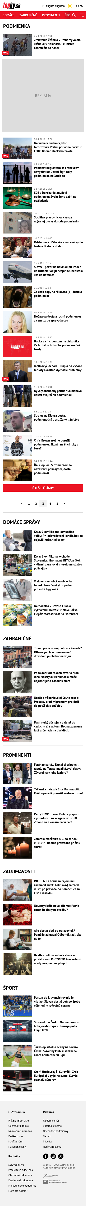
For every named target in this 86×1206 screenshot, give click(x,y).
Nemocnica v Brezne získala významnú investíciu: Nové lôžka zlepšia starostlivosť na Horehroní (56, 610)
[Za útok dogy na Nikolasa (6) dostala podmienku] (17, 297)
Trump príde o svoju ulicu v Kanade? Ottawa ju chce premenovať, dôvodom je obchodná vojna (58, 652)
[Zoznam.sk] (50, 1176)
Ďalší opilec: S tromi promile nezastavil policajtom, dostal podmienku (53, 469)
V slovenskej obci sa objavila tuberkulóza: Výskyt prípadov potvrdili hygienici (53, 585)
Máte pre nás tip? (18, 1191)
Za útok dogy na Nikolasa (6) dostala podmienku (58, 294)
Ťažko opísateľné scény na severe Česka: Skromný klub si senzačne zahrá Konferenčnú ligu (56, 1051)
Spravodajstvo (16, 1164)
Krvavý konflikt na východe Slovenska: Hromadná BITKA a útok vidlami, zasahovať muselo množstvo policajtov (58, 562)
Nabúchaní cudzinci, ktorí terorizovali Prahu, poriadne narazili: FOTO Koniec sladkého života (58, 147)
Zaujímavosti (19, 871)
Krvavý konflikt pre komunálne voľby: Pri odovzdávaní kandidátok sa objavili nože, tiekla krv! (58, 536)
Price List (48, 1141)
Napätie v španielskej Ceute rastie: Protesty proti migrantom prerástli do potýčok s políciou (56, 702)
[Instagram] (53, 1156)
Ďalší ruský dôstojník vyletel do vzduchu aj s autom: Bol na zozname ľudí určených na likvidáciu (58, 726)
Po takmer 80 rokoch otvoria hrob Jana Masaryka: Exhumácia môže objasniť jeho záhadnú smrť (56, 677)
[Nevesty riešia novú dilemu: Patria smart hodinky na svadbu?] (17, 914)
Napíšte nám (15, 1141)
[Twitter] (60, 1156)
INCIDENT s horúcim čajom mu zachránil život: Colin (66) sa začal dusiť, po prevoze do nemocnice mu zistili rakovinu (57, 887)
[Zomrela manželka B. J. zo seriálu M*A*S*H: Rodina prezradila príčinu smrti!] (17, 848)
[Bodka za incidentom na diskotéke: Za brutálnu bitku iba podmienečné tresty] (17, 346)
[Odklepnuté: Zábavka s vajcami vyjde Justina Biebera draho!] (17, 247)
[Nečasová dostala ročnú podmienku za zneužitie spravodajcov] (17, 322)
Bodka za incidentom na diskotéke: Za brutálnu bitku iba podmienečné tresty (57, 345)
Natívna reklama (52, 1147)
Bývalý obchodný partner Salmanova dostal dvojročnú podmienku (58, 393)
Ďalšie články (43, 488)
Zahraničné (28, 15)
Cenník (47, 1136)
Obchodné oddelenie (20, 1175)
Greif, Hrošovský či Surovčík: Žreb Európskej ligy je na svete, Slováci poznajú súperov (56, 1076)
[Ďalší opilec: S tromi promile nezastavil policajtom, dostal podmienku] (17, 470)
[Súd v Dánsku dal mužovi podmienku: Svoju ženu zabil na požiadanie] (17, 198)
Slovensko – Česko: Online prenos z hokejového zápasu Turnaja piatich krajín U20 (57, 1026)
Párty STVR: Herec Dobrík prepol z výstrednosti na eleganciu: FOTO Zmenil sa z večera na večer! (57, 818)
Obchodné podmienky (55, 1131)
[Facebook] (45, 1156)
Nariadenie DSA (17, 1147)
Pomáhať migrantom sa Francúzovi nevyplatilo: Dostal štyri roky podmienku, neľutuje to (57, 172)
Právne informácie (18, 1120)
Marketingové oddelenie (22, 1185)
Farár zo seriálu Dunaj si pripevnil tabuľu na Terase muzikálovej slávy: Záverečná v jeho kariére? (57, 769)
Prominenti (51, 15)
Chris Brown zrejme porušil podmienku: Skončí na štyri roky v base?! (56, 444)
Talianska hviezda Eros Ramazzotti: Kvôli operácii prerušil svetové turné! (58, 791)
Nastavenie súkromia (20, 1131)
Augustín (60, 6)
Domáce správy (21, 522)
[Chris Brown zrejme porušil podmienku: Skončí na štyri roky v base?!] (17, 446)
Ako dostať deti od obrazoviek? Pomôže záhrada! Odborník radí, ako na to (57, 935)
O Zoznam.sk (16, 1112)
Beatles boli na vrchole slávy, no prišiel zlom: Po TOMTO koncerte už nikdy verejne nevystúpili (58, 959)
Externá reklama (52, 1126)
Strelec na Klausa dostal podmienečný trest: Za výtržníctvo (56, 417)
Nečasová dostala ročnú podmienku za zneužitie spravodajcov (57, 318)
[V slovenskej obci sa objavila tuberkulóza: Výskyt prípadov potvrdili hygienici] (17, 590)
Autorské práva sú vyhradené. (59, 1168)
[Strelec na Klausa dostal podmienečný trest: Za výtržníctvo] (17, 421)
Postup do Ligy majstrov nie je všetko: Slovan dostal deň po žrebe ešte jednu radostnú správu (57, 1001)
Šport (69, 15)
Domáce (8, 15)
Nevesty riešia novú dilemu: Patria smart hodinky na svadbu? (56, 908)
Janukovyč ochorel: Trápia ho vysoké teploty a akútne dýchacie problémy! (58, 368)
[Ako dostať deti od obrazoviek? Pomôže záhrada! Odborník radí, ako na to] (17, 939)
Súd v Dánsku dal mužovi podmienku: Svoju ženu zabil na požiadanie (55, 197)
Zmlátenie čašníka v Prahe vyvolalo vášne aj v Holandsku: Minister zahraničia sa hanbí (57, 44)
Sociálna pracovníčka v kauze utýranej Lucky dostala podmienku (56, 219)
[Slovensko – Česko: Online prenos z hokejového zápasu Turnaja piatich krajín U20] (17, 1031)
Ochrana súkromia (18, 1126)
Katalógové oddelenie (21, 1180)
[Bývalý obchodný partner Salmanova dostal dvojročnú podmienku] (17, 396)
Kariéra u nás (15, 1136)
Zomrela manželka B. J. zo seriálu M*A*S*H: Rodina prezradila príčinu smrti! (57, 843)
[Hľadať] (74, 15)
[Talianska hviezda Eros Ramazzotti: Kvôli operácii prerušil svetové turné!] (17, 798)
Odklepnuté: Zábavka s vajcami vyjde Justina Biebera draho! (58, 244)
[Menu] (82, 15)
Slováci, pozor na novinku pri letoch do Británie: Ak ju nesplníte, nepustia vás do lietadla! (58, 271)
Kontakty (14, 1156)
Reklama (48, 1112)
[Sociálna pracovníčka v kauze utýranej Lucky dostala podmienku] (17, 223)
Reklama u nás (51, 1120)
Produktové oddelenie (21, 1170)
